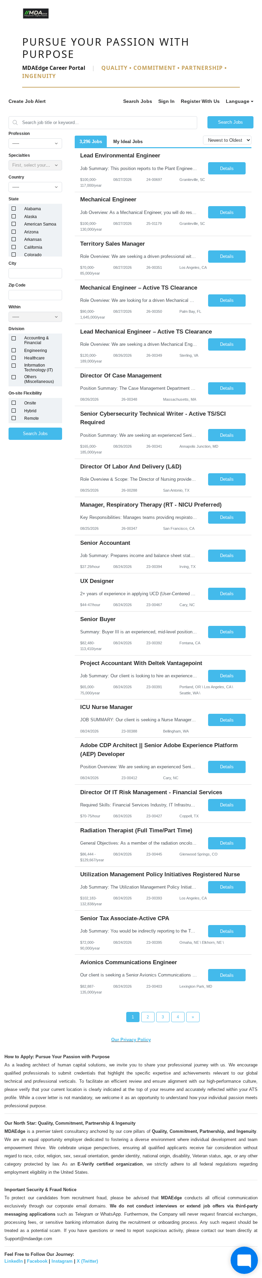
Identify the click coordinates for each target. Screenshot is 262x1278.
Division (16, 328)
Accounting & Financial (36, 340)
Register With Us (200, 101)
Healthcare (34, 358)
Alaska (30, 216)
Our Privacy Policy (131, 1039)
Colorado (33, 254)
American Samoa (40, 224)
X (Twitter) (87, 1261)
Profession (19, 133)
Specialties (19, 155)
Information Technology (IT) (38, 367)
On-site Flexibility (25, 393)
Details (227, 168)
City (12, 263)
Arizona (31, 232)
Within (14, 307)
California (33, 247)
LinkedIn (13, 1261)
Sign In (166, 101)
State (14, 199)
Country (16, 177)
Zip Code (17, 285)
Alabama (32, 208)
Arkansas (33, 239)
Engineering (35, 350)
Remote (31, 418)
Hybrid (30, 411)
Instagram (62, 1261)
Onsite (30, 403)
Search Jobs (137, 101)
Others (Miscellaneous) (39, 379)
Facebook (37, 1261)
